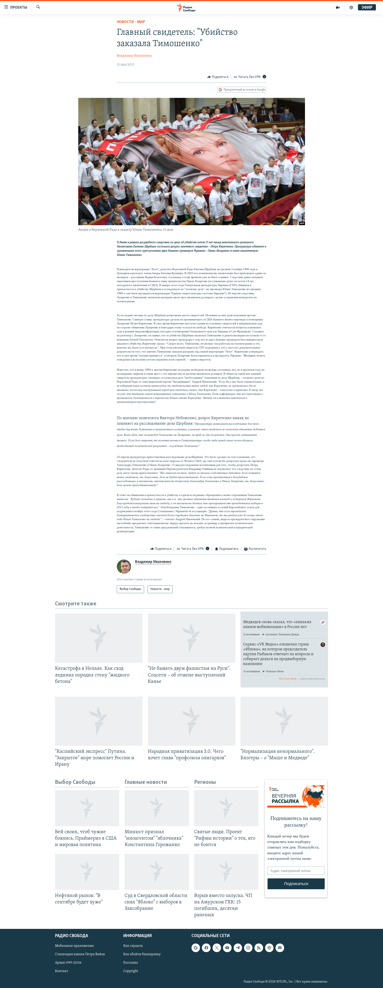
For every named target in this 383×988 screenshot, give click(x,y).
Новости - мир (131, 22)
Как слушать (133, 946)
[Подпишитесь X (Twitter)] (217, 948)
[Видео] (338, 7)
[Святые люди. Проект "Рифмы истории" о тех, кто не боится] (226, 808)
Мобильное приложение (74, 946)
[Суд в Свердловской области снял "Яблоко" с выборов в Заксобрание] (157, 872)
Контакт (61, 971)
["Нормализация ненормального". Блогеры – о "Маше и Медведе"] (284, 721)
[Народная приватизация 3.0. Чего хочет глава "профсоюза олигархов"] (191, 721)
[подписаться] (280, 948)
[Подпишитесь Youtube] (227, 948)
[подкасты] (351, 7)
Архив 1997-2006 (68, 963)
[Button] (218, 77)
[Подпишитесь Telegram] (238, 948)
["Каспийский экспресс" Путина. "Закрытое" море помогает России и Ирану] (99, 721)
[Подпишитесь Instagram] (248, 948)
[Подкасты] (269, 948)
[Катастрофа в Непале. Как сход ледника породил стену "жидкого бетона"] (99, 638)
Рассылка (130, 963)
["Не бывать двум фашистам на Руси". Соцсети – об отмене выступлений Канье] (191, 638)
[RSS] (258, 948)
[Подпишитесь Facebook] (206, 948)
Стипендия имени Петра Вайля (80, 954)
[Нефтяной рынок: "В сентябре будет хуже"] (87, 872)
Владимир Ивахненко (134, 56)
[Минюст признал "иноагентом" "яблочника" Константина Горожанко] (157, 808)
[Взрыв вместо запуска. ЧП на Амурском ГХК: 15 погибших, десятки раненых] (226, 872)
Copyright (130, 971)
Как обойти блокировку (142, 954)
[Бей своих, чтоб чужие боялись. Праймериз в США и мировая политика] (87, 808)
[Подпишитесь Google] (196, 948)
